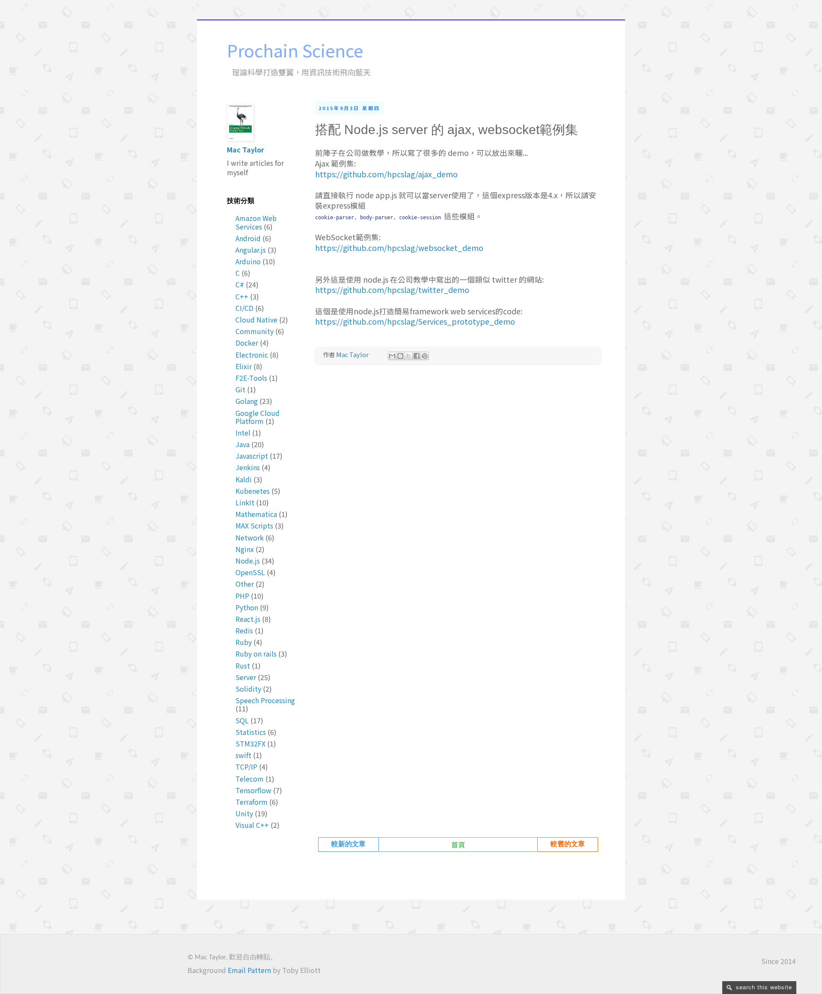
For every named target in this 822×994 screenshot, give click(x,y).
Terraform (251, 802)
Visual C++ (252, 825)
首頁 (458, 844)
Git (240, 389)
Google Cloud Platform (257, 417)
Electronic (251, 354)
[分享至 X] (408, 356)
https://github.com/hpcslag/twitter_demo (392, 289)
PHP (242, 596)
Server (245, 677)
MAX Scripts (254, 525)
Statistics (250, 732)
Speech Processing (265, 700)
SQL (242, 720)
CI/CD (244, 308)
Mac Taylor (245, 149)
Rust (242, 665)
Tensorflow (253, 790)
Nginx (244, 549)
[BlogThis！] (400, 356)
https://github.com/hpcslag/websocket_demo (399, 247)
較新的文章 (348, 844)
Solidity (248, 689)
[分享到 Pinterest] (424, 356)
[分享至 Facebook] (416, 356)
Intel (242, 432)
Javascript (251, 456)
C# (239, 284)
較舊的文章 (568, 844)
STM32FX (250, 743)
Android (248, 238)
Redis (244, 630)
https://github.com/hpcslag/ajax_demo (386, 174)
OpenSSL (250, 572)
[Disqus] (458, 491)
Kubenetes (252, 491)
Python (246, 607)
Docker (246, 342)
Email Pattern (249, 970)
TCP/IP (246, 766)
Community (254, 331)
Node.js (247, 560)
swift (243, 755)
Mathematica (256, 514)
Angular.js (250, 250)
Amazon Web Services (256, 222)
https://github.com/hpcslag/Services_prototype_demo (415, 321)
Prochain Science (295, 50)
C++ (241, 296)
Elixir (243, 366)
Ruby (243, 642)
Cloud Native (256, 319)
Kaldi (243, 479)
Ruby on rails (256, 653)
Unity (244, 813)
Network (249, 537)
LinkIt (244, 502)
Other (244, 584)
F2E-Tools (251, 378)
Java (242, 444)
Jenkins (247, 467)
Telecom (249, 778)
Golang (246, 401)
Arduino (248, 261)
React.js (247, 619)
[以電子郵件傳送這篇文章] (392, 356)
